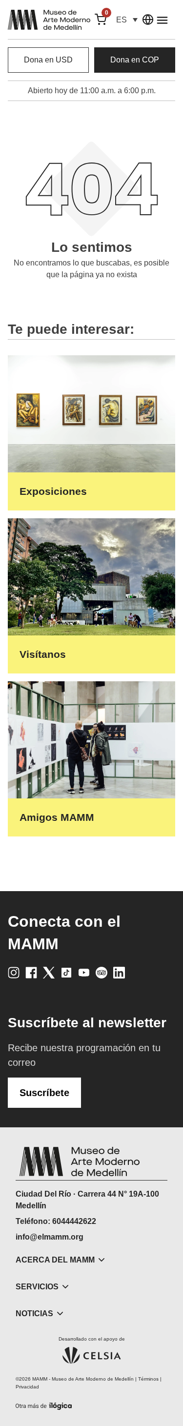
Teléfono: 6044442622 (56, 1221)
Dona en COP (134, 60)
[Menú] (162, 20)
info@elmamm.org (49, 1237)
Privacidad (27, 1386)
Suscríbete (44, 1092)
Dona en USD (48, 60)
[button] (126, 19)
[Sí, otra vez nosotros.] (45, 1404)
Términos (148, 1379)
